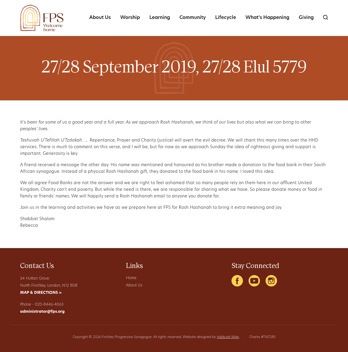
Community (192, 17)
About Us (100, 17)
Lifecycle (225, 17)
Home (131, 278)
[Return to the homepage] (41, 18)
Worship (130, 17)
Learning (159, 17)
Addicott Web (228, 337)
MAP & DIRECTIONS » (41, 293)
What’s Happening (267, 17)
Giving (306, 17)
